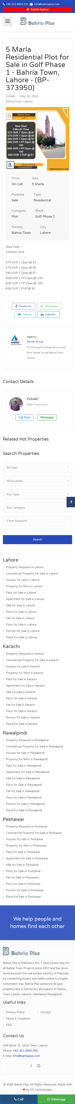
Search (37, 539)
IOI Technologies (41, 1089)
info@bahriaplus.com (47, 4)
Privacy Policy (15, 1012)
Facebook (24, 306)
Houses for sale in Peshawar (24, 839)
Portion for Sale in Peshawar (24, 890)
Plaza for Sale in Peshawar (23, 896)
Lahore (28, 101)
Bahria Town (14, 101)
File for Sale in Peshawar (22, 877)
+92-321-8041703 (17, 4)
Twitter (26, 314)
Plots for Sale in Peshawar (23, 871)
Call (20, 1099)
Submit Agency (39, 9)
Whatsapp (51, 306)
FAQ (9, 1025)
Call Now (24, 417)
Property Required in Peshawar (27, 826)
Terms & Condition (18, 1018)
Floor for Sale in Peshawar (23, 884)
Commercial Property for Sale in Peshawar (34, 833)
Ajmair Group (35, 341)
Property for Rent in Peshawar (26, 845)
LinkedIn (49, 314)
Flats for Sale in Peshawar (23, 852)
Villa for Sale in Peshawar (22, 865)
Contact (46, 1012)
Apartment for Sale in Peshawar (27, 858)
